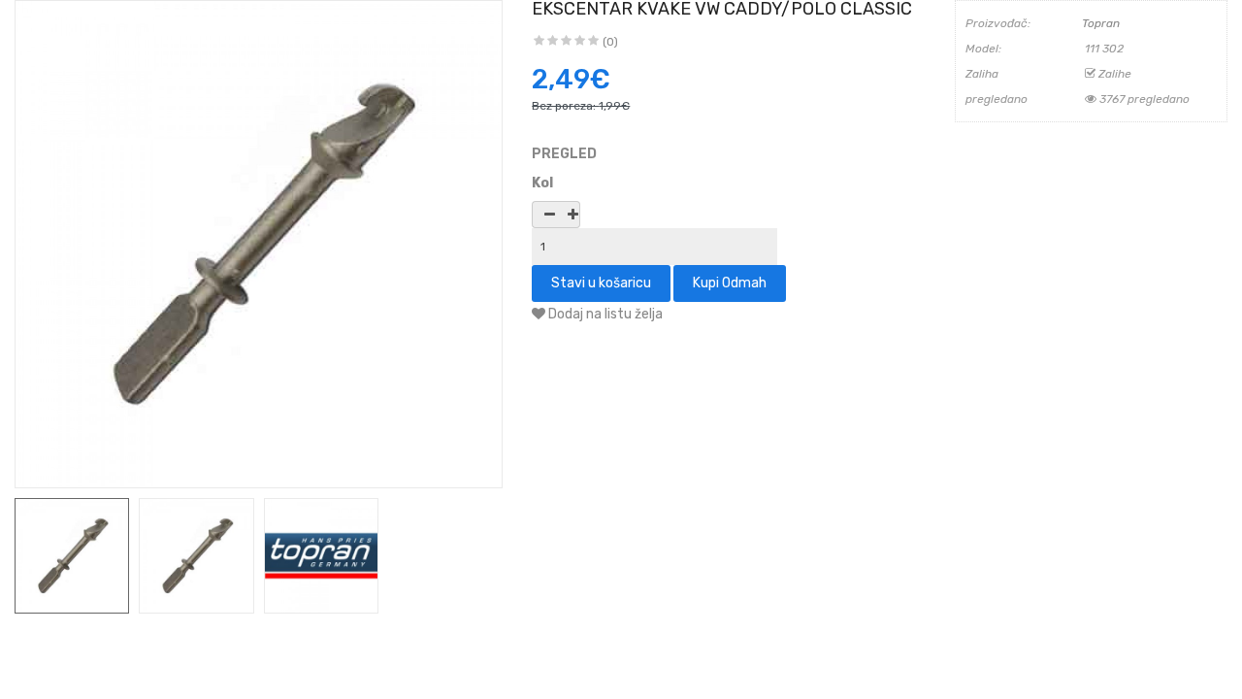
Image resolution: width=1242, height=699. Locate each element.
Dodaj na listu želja (604, 314)
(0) (610, 42)
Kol (542, 183)
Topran (1101, 23)
